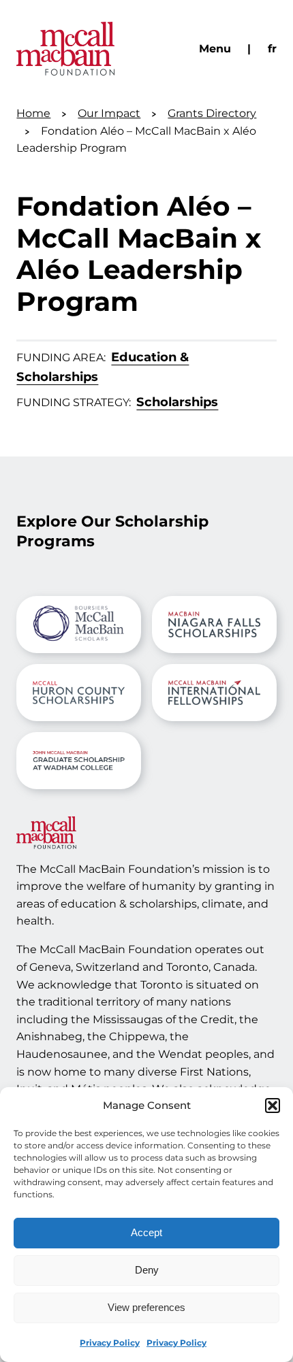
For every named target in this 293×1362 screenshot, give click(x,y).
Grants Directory (212, 113)
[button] (272, 1105)
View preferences (146, 1307)
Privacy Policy (110, 1343)
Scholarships (177, 402)
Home (33, 113)
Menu (215, 48)
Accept (146, 1232)
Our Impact (109, 113)
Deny (147, 1270)
